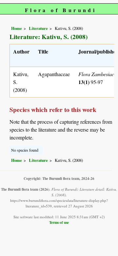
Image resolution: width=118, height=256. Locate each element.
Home (16, 28)
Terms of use (59, 222)
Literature (38, 28)
